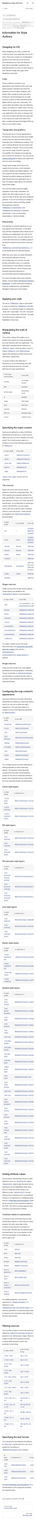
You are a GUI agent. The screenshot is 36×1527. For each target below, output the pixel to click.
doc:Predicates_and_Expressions (17, 1485)
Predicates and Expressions (19, 1201)
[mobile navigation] (33, 3)
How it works (20, 28)
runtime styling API (9, 158)
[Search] (27, 3)
